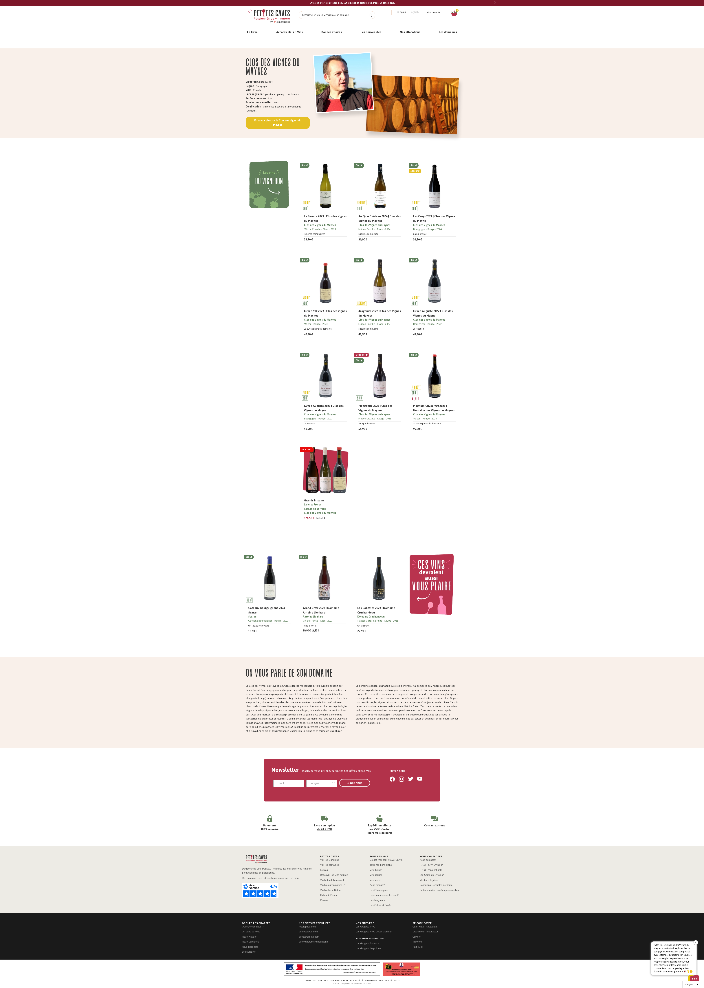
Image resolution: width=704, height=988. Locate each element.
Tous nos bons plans (381, 864)
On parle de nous (251, 931)
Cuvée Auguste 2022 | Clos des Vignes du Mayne (433, 313)
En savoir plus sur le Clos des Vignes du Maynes (277, 122)
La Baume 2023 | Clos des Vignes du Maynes (325, 218)
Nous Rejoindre (250, 946)
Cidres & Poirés (328, 895)
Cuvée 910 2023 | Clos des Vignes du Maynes (325, 313)
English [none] (414, 12)
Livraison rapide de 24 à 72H (324, 827)
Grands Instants (314, 500)
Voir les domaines (329, 864)
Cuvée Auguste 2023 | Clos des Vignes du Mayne (324, 408)
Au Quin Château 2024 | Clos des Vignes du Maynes (379, 218)
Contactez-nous (434, 825)
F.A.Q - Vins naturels (431, 870)
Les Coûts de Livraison (432, 875)
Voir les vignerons (329, 860)
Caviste (416, 936)
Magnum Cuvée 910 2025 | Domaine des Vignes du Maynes (434, 408)
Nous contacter (428, 860)
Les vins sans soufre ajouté (384, 895)
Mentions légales (429, 880)
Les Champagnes (379, 890)
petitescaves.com (308, 931)
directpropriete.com (309, 936)
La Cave (252, 32)
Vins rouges (376, 875)
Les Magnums (377, 900)
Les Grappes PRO (365, 926)
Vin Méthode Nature (330, 890)
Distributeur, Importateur (425, 931)
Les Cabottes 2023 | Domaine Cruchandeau (376, 610)
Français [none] (401, 12)
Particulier (417, 946)
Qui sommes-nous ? (252, 926)
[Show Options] (333, 783)
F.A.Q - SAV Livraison (431, 864)
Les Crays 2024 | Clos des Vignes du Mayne (434, 218)
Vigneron (417, 941)
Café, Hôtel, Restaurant (424, 926)
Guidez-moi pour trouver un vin (386, 860)
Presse (324, 900)
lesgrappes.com (307, 926)
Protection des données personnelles (439, 890)
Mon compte (434, 12)
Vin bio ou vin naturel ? (332, 885)
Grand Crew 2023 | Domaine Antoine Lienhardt (321, 610)
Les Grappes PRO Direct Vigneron (374, 931)
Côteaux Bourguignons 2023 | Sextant (267, 610)
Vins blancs (376, 870)
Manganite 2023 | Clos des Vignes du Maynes (375, 408)
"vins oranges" (377, 885)
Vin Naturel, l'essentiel (332, 880)
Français (689, 984)
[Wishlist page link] (250, 11)
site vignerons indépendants (314, 941)
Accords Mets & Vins (289, 32)
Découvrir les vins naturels (334, 875)
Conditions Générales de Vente (436, 885)
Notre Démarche (250, 941)
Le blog (324, 870)
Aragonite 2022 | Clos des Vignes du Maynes (379, 313)
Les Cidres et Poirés (380, 905)
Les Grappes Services (367, 943)
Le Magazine (249, 951)
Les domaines (448, 32)
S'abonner (354, 782)
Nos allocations (410, 32)
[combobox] (320, 783)
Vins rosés (375, 880)
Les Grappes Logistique (368, 948)
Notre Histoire (249, 936)
